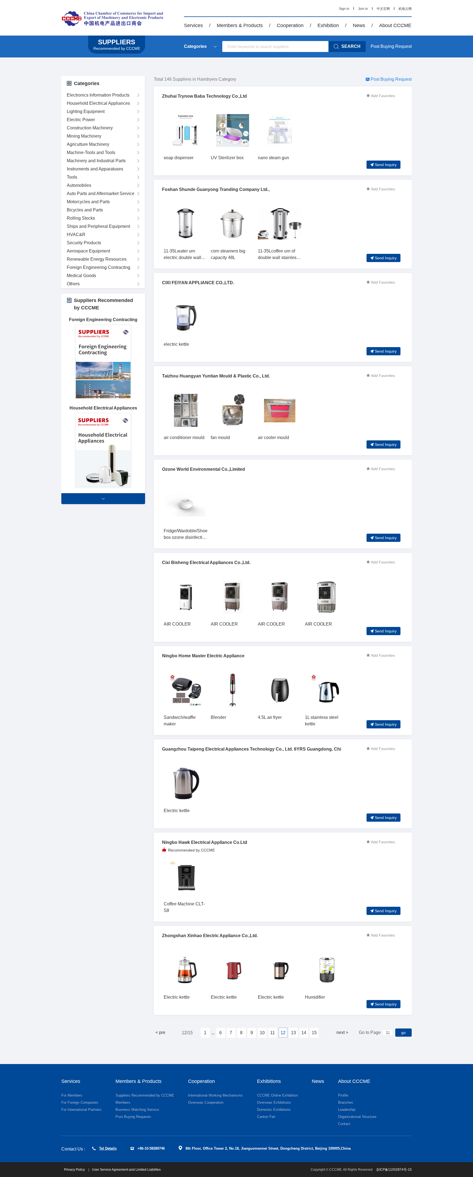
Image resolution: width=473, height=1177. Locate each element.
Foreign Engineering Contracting (98, 267)
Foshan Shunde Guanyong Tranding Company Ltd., (216, 189)
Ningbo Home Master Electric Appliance (203, 655)
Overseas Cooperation (205, 1102)
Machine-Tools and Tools (91, 152)
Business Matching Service (137, 1110)
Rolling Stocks (81, 218)
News (359, 25)
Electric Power (81, 119)
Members (123, 1102)
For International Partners (81, 1110)
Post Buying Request (391, 46)
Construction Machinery (90, 128)
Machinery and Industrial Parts (96, 160)
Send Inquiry (386, 164)
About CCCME (395, 25)
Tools (72, 177)
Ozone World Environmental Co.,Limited (203, 469)
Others (73, 283)
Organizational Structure (357, 1117)
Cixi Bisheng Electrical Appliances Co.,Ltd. (206, 562)
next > (342, 1032)
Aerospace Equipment (88, 251)
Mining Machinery (84, 136)
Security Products (84, 242)
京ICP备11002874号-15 (394, 1170)
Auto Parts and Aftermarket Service (100, 193)
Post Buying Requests (133, 1117)
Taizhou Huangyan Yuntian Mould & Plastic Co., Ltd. (216, 376)
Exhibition (328, 25)
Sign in (344, 9)
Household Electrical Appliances (98, 103)
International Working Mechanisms (215, 1095)
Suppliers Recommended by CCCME (145, 1095)
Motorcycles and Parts (88, 201)
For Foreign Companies (79, 1102)
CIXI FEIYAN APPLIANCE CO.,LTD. (198, 282)
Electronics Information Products (98, 95)
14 (303, 1032)
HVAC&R (76, 234)
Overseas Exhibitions (274, 1102)
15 (314, 1032)
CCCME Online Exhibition (277, 1095)
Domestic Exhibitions (274, 1110)
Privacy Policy (75, 1170)
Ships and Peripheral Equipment (98, 226)
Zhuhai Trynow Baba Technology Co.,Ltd (204, 96)
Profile (343, 1095)
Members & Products (240, 25)
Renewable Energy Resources (96, 259)
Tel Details (108, 1148)
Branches (345, 1102)
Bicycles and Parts (85, 210)
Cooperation (290, 25)
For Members (71, 1095)
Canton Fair (266, 1117)
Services (193, 25)
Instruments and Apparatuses (95, 169)
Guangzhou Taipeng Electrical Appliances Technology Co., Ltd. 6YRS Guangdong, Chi (251, 749)
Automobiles (79, 185)
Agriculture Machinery (88, 144)
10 (262, 1032)
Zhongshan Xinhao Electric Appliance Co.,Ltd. (210, 935)
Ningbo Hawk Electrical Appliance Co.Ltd (204, 842)
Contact (344, 1124)
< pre (160, 1032)
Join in (363, 9)
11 (272, 1032)
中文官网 (383, 9)
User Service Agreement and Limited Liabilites (126, 1170)
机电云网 (405, 9)
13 (293, 1032)
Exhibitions (269, 1081)
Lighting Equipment (86, 111)
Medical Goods (81, 275)
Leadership (346, 1110)
